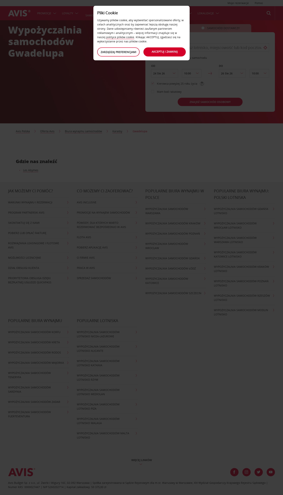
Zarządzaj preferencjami (118, 52)
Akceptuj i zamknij (165, 51)
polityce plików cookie (120, 37)
